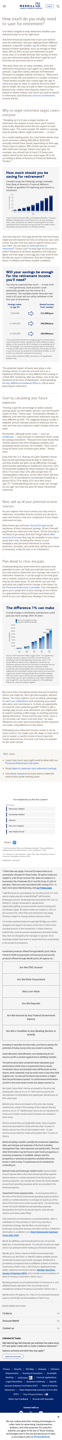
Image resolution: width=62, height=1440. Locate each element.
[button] (4, 6)
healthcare (8, 436)
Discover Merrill (11, 1320)
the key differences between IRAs (20, 383)
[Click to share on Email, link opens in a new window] (14, 842)
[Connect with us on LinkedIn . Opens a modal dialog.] (21, 1412)
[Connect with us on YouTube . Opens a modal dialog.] (41, 1412)
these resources (18, 773)
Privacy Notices (42, 1437)
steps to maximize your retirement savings (34, 768)
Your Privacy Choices (33, 1394)
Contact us (8, 1328)
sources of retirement (44, 95)
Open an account (13, 1356)
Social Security (38, 525)
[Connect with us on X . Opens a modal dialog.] (31, 1412)
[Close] (58, 1417)
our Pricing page (44, 888)
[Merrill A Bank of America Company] (31, 5)
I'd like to (7, 1313)
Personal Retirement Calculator (23, 587)
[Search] (58, 6)
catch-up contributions (16, 701)
